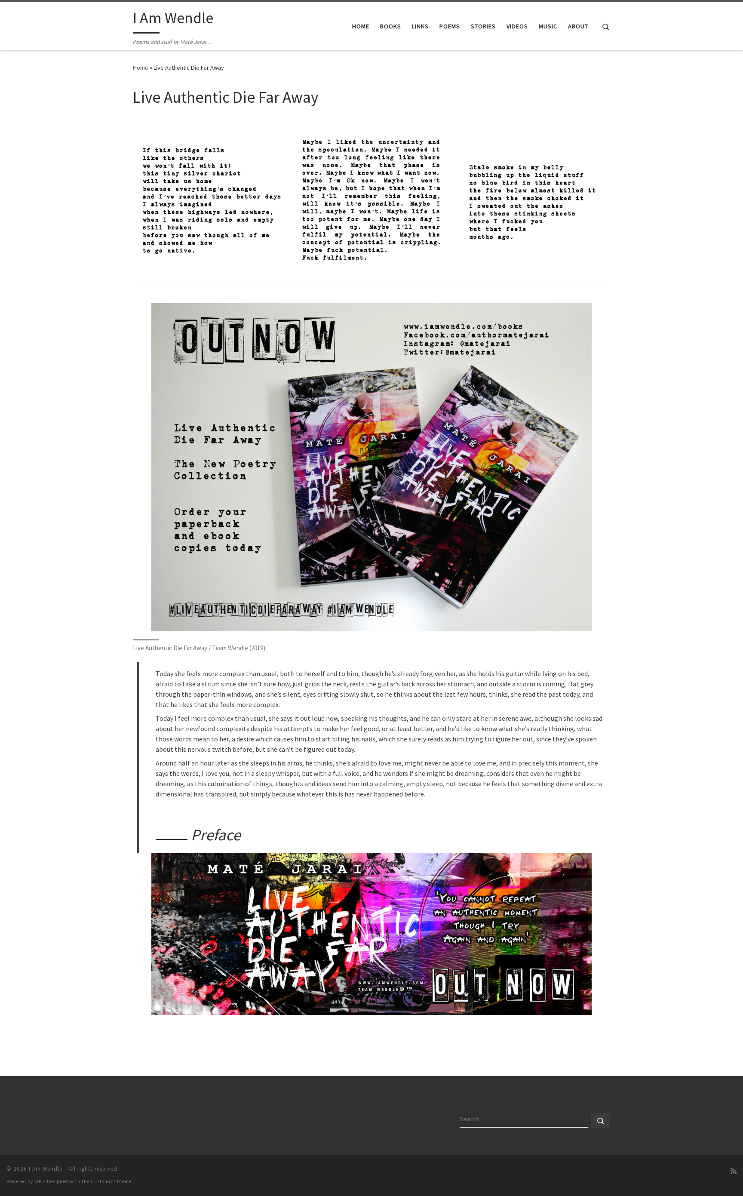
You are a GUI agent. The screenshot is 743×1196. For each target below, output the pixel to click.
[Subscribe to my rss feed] (734, 1171)
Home (140, 67)
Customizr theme (111, 1181)
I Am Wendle (45, 1168)
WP (38, 1181)
